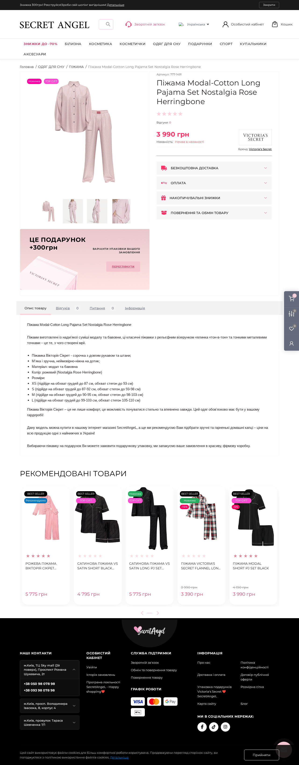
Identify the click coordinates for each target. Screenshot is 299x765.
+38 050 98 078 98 (39, 684)
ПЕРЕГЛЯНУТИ (123, 266)
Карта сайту (206, 703)
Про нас (203, 662)
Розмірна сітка (252, 687)
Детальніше (115, 5)
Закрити (269, 5)
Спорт (226, 44)
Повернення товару (147, 677)
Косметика (100, 44)
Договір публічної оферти (255, 677)
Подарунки (200, 44)
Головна (27, 67)
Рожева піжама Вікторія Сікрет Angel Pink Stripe (42, 566)
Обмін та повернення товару (154, 670)
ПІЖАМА (76, 67)
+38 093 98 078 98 (39, 690)
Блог (244, 703)
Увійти (91, 667)
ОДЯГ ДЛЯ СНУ (167, 44)
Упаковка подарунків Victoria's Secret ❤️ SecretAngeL (214, 691)
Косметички (133, 44)
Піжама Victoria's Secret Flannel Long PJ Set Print (201, 566)
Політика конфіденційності (255, 665)
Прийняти (262, 755)
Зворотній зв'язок (145, 662)
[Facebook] (202, 727)
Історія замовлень (100, 675)
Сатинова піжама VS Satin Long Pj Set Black (149, 566)
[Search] (108, 24)
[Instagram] (225, 727)
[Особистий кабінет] (291, 343)
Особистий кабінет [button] (247, 24)
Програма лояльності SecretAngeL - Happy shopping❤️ (103, 686)
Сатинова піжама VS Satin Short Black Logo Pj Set (97, 566)
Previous (143, 613)
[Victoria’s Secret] (255, 137)
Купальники (253, 44)
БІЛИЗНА (73, 44)
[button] (282, 24)
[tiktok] (213, 727)
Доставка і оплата (211, 675)
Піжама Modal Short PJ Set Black (251, 565)
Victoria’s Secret (260, 149)
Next (157, 613)
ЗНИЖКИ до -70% (40, 44)
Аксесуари (35, 54)
